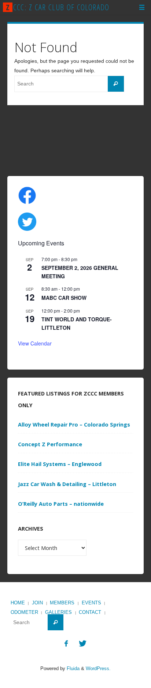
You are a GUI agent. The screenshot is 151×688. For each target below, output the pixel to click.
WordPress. (98, 668)
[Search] (116, 84)
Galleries (58, 612)
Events (91, 602)
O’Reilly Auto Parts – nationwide (61, 503)
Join (37, 602)
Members (62, 602)
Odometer (24, 612)
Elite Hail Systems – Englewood (60, 463)
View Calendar (35, 343)
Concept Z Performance (50, 444)
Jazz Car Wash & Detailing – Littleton (67, 484)
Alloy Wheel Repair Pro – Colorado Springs (74, 424)
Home (18, 602)
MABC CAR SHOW (63, 297)
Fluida (72, 668)
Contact (90, 612)
